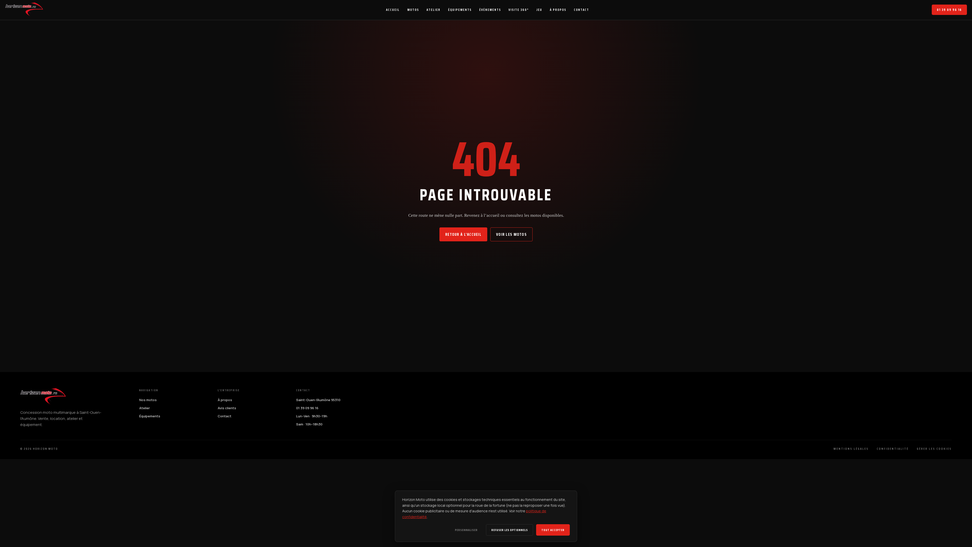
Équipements (149, 416)
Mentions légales (851, 448)
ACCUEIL (393, 9)
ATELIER (433, 9)
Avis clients (227, 408)
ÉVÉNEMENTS (490, 9)
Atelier (144, 408)
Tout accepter (552, 530)
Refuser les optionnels (509, 530)
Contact (224, 416)
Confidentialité (893, 448)
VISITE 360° (519, 9)
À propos (225, 400)
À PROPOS (558, 9)
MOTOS (413, 9)
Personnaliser (466, 530)
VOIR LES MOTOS (511, 234)
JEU (539, 9)
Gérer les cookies (934, 448)
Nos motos (148, 400)
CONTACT (581, 9)
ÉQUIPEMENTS (460, 9)
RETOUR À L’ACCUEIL (463, 234)
